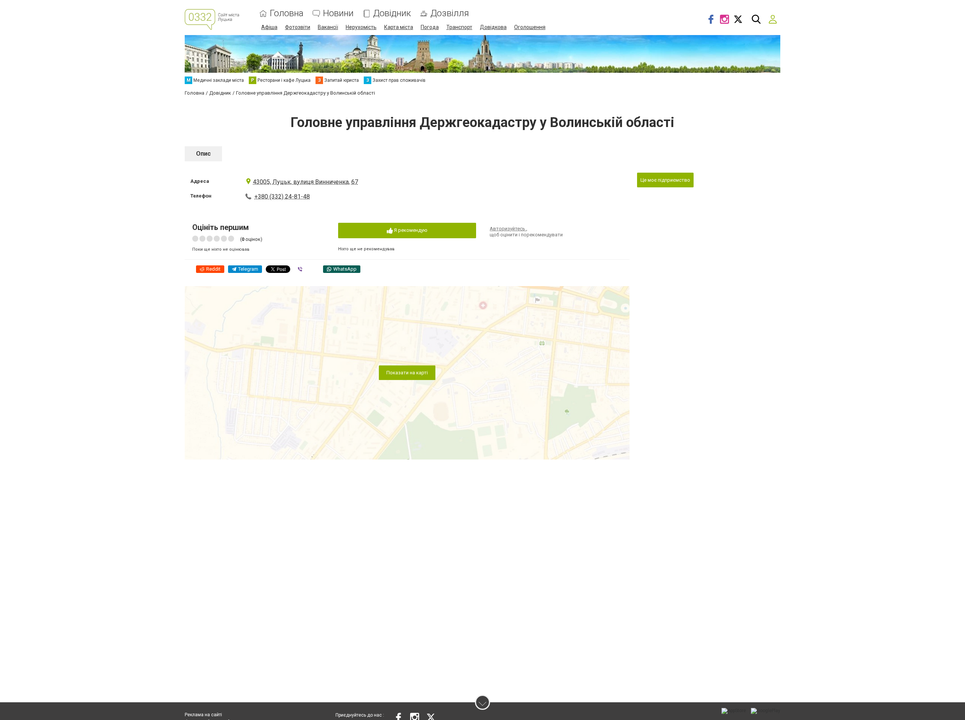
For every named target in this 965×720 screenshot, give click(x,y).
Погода (430, 27)
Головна (286, 13)
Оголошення (529, 27)
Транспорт (459, 27)
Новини (338, 13)
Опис (203, 153)
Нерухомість (361, 27)
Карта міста (398, 27)
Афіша (269, 27)
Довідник (392, 13)
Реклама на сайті (203, 714)
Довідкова (493, 27)
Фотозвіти (297, 27)
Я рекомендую (410, 230)
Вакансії (328, 27)
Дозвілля (449, 13)
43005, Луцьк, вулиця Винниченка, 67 (305, 181)
